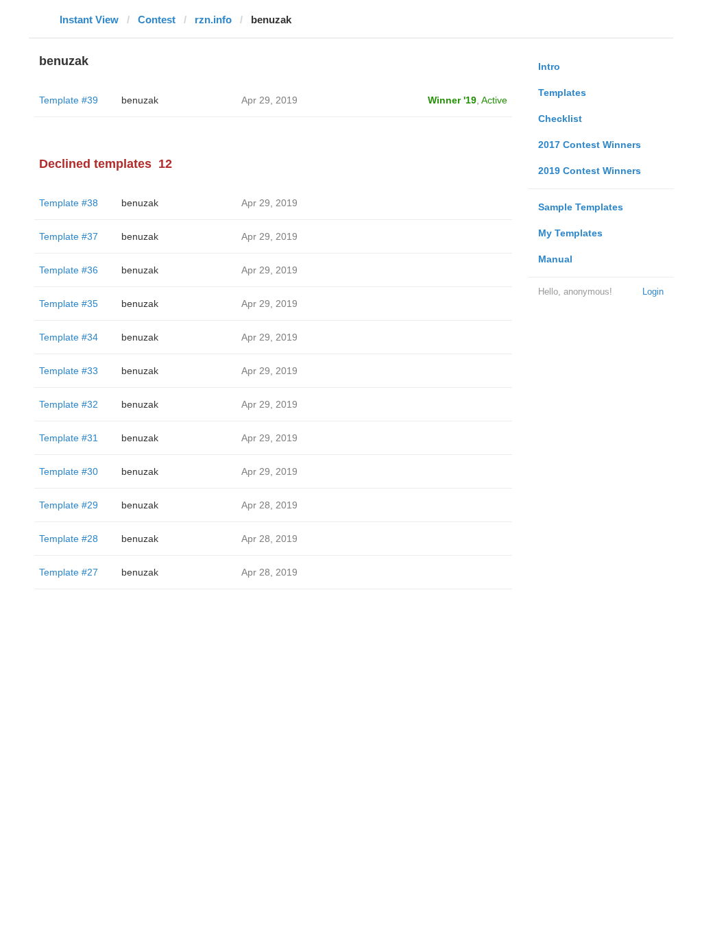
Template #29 (68, 505)
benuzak (139, 100)
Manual (555, 259)
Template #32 (68, 404)
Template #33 (68, 370)
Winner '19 (452, 100)
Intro (549, 66)
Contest (157, 19)
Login (653, 291)
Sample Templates (580, 206)
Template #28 (68, 538)
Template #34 (68, 337)
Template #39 (68, 100)
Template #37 (68, 236)
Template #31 (68, 437)
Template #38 (68, 202)
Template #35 (68, 303)
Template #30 (68, 471)
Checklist (560, 118)
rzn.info (213, 19)
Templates (562, 92)
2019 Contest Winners (589, 170)
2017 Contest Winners (589, 144)
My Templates (570, 232)
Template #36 (68, 269)
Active (494, 100)
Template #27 (68, 572)
